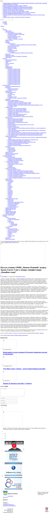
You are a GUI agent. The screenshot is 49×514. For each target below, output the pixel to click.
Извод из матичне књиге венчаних (15, 118)
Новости (5, 58)
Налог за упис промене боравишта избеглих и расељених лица (22, 141)
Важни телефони (12, 218)
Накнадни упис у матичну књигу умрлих (17, 110)
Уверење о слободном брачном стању (16, 115)
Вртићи (12, 222)
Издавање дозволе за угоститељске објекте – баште (19, 103)
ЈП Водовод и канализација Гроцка (15, 202)
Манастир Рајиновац (12, 37)
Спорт (7, 65)
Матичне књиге (9, 117)
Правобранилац (11, 167)
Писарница (8, 146)
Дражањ (10, 197)
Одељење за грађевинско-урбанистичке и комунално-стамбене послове (23, 173)
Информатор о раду (10, 55)
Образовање (10, 221)
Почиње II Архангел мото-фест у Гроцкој (17, 383)
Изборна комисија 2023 (11, 209)
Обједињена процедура (11, 92)
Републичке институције (13, 229)
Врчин (9, 188)
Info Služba (4, 276)
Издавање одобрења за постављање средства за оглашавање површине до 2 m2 (25, 104)
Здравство (10, 226)
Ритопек (10, 185)
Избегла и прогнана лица (11, 136)
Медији (9, 234)
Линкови (8, 227)
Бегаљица (10, 190)
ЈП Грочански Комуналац (13, 203)
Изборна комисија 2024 (11, 207)
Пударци (10, 195)
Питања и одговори (12, 48)
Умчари (9, 196)
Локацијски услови (12, 96)
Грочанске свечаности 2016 (14, 79)
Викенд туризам (9, 40)
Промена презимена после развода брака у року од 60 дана (21, 124)
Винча (9, 183)
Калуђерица (10, 181)
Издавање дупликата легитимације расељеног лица (19, 145)
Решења (10, 95)
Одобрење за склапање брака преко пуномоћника (19, 111)
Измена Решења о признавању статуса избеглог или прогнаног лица (23, 139)
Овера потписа (11, 147)
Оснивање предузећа (12, 50)
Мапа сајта (5, 497)
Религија (7, 41)
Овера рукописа (11, 151)
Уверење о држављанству (13, 126)
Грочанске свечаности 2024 (14, 71)
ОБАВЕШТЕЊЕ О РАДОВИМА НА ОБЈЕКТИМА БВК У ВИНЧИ (18, 7)
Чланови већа (9, 178)
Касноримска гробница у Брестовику (16, 34)
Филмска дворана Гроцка (11, 59)
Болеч (9, 184)
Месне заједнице (9, 180)
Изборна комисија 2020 (11, 212)
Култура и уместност (12, 231)
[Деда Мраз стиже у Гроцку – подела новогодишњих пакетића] (10, 364)
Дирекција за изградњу (13, 206)
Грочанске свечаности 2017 (14, 78)
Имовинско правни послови (12, 153)
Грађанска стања (9, 107)
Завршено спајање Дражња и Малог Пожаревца (13, 10)
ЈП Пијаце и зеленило (13, 204)
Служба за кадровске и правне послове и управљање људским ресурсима (24, 177)
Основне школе (14, 224)
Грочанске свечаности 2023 (14, 72)
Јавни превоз (8, 57)
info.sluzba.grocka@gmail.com (9, 505)
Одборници (10, 165)
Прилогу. (42, 333)
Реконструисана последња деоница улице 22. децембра (15, 5)
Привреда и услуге (12, 232)
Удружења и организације (13, 219)
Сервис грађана (6, 85)
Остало (9, 236)
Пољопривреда (9, 66)
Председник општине (10, 157)
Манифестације (9, 67)
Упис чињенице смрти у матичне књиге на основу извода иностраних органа (25, 135)
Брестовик (10, 191)
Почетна (5, 29)
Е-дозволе (10, 93)
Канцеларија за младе (10, 154)
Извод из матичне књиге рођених (15, 119)
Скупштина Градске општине (12, 161)
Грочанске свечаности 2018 (14, 77)
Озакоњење (8, 99)
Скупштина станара (12, 106)
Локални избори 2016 (10, 213)
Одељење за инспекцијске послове (15, 174)
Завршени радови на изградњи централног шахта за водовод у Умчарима (19, 12)
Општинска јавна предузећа (12, 198)
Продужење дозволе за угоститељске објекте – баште (19, 102)
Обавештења (8, 60)
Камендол (10, 194)
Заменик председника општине (15, 159)
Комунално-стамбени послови (12, 100)
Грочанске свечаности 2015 (14, 80)
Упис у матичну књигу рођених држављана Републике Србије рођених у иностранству (27, 132)
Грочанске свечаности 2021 (14, 74)
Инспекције (8, 87)
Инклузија (8, 54)
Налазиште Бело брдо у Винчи (15, 33)
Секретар (10, 166)
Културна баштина (10, 32)
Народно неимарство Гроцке (14, 36)
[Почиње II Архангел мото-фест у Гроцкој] (10, 379)
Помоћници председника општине (15, 160)
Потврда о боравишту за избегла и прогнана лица (19, 140)
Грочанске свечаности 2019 (14, 76)
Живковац (10, 192)
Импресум (8, 238)
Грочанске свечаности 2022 (14, 73)
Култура (7, 64)
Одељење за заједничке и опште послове (17, 175)
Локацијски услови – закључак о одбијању (17, 97)
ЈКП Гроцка (10, 200)
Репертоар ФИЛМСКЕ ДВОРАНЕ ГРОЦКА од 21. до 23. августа (17, 6)
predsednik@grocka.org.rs (8, 504)
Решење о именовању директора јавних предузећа (22, 52)
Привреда (8, 42)
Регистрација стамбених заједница (15, 101)
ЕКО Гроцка (11, 199)
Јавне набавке (9, 91)
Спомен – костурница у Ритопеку (15, 38)
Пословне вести (11, 43)
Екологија (10, 49)
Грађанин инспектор (12, 89)
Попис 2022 (8, 210)
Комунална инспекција (13, 88)
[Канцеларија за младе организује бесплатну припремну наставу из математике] (10, 348)
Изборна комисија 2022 (11, 211)
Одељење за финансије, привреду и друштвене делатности (21, 172)
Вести (7, 62)
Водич (7, 217)
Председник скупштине (13, 162)
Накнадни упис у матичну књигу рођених (17, 109)
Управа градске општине (11, 168)
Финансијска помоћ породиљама (13, 86)
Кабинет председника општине (15, 158)
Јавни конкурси (11, 51)
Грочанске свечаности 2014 (14, 81)
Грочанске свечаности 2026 (14, 69)
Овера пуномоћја (12, 150)
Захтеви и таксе (11, 94)
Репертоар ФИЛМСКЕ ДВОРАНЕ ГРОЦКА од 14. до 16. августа (17, 9)
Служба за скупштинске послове (15, 176)
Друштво (10, 233)
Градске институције (12, 228)
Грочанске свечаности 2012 (14, 84)
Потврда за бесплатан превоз (14, 144)
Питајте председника (10, 239)
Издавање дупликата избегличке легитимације (18, 143)
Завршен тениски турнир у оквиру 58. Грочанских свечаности (16, 17)
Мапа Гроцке (8, 30)
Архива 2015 (10, 496)
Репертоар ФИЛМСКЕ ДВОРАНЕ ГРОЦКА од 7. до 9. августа (17, 13)
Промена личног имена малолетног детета (17, 114)
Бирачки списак (9, 152)
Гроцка (9, 189)
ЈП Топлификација (12, 205)
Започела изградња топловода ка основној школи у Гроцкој (16, 11)
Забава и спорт (11, 235)
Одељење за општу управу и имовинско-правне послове (20, 170)
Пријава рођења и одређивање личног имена (18, 122)
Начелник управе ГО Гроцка (14, 169)
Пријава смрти (11, 123)
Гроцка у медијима (10, 63)
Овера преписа (11, 148)
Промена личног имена (13, 113)
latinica (5, 24)
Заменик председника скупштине (15, 163)
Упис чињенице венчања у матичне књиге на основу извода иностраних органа (25, 133)
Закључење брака (12, 125)
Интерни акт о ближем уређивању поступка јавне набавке (23, 44)
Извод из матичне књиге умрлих (15, 121)
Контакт (5, 216)
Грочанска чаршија (12, 35)
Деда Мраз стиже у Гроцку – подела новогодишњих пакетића (24, 369)
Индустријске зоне (12, 47)
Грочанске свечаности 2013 (14, 82)
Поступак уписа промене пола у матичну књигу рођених (20, 116)
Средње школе (14, 225)
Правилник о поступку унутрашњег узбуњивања (16, 56)
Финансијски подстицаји (13, 45)
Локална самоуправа (7, 155)
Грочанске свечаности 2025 (14, 70)
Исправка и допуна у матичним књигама (17, 108)
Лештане (10, 182)
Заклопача (10, 187)
